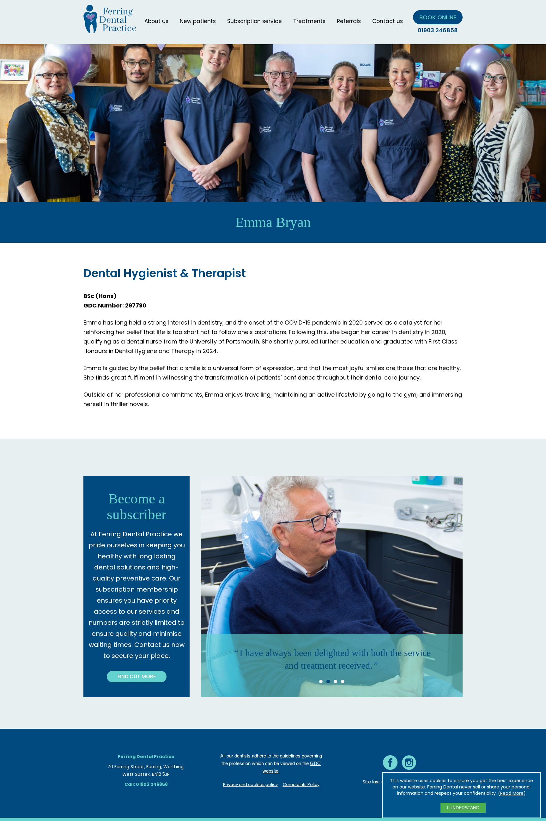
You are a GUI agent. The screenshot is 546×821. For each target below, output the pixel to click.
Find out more (137, 676)
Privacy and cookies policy (250, 784)
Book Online (437, 17)
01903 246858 (438, 30)
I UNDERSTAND (463, 807)
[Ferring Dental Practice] (109, 29)
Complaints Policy (301, 784)
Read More (512, 793)
